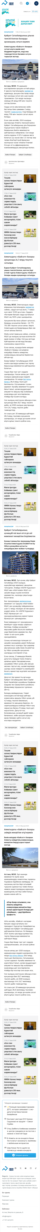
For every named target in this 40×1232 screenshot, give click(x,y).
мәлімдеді (8, 674)
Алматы (26, 11)
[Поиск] (21, 3)
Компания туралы (8, 1200)
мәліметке (29, 91)
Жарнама (5, 1204)
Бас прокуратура (11, 727)
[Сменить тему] (28, 3)
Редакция (5, 1196)
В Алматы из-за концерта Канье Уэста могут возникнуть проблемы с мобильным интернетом (21, 1140)
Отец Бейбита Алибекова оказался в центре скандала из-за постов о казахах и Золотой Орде (21, 1131)
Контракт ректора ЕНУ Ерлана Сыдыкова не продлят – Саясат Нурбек (20, 1121)
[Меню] (36, 3)
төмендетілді (16, 112)
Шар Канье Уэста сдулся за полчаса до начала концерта (19, 1149)
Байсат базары (10, 155)
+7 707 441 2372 (7, 1220)
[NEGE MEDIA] (8, 3)
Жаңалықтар (9, 32)
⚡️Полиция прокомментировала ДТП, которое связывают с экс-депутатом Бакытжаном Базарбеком (20, 1110)
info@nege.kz (6, 1216)
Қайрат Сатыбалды (25, 155)
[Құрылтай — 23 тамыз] (6, 11)
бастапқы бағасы (16, 956)
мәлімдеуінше (25, 601)
